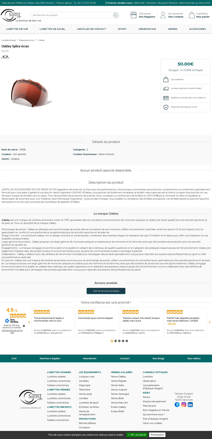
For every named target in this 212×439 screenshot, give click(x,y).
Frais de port (149, 405)
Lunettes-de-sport (9, 40)
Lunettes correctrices (58, 381)
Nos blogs (158, 358)
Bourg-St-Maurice (167, 3)
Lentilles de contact (91, 28)
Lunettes (148, 376)
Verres (172, 28)
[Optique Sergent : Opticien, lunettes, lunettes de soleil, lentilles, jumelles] (11, 15)
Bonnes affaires (87, 423)
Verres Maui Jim (119, 402)
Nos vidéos (194, 358)
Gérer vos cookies (152, 423)
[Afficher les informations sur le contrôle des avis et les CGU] (24, 326)
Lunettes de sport (89, 402)
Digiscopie (84, 385)
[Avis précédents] (29, 322)
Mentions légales (50, 358)
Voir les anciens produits (106, 291)
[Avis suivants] (209, 322)
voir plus (172, 323)
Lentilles (83, 398)
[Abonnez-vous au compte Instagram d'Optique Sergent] (183, 404)
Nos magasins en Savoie (156, 410)
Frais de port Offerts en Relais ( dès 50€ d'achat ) (28, 3)
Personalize (157, 434)
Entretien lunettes (89, 407)
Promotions (87, 418)
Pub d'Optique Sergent (155, 418)
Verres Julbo (117, 385)
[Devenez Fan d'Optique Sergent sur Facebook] (177, 404)
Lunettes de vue (17, 28)
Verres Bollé (117, 398)
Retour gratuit (64, 3)
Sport (122, 28)
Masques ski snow (26, 40)
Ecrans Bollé (117, 411)
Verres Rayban (119, 381)
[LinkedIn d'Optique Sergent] (190, 404)
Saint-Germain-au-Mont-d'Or (194, 3)
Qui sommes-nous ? (154, 414)
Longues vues (86, 376)
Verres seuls (85, 394)
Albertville (139, 3)
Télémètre (84, 389)
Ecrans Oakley (118, 407)
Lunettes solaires (56, 376)
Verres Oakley (118, 376)
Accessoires (197, 28)
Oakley (41, 40)
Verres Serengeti (120, 394)
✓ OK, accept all (137, 434)
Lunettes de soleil (52, 28)
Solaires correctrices (58, 385)
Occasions (84, 427)
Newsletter (90, 358)
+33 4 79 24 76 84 (86, 3)
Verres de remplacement (87, 413)
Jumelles (84, 381)
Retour (146, 397)
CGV (13, 358)
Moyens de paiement (154, 401)
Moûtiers (151, 3)
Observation (147, 28)
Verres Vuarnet (119, 389)
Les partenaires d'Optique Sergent (153, 387)
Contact (125, 358)
